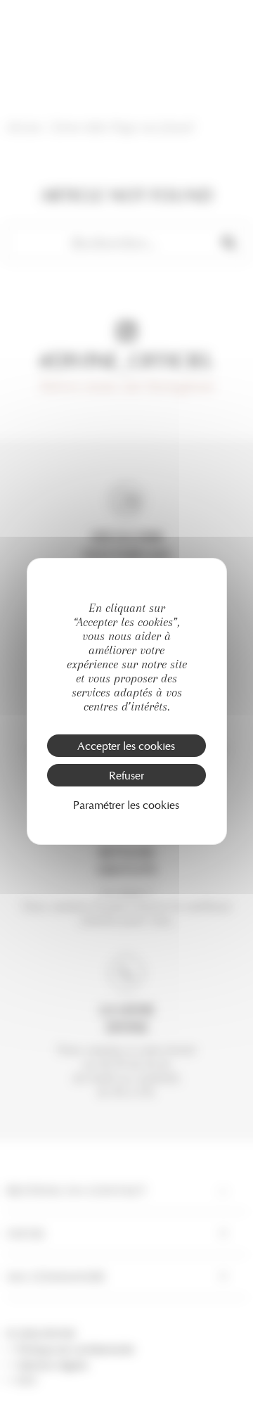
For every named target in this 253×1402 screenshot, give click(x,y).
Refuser (126, 775)
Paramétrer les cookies (126, 804)
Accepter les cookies (126, 745)
